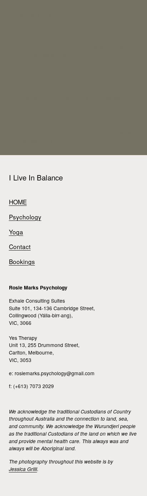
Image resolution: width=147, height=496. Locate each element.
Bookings (22, 261)
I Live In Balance (30, 15)
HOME (18, 201)
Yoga (16, 231)
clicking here (78, 140)
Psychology (25, 216)
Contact (20, 246)
